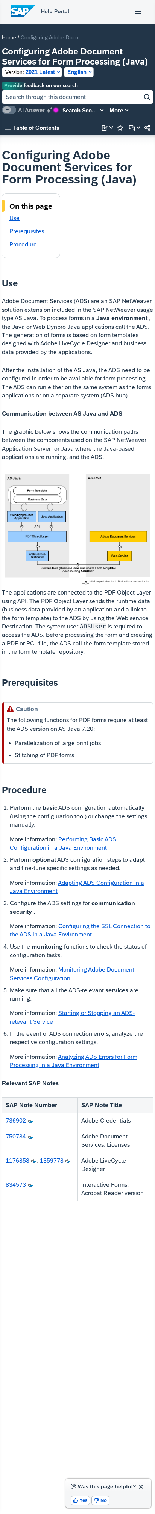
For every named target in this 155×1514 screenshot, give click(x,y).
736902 (16, 1120)
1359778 (52, 1160)
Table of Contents (32, 128)
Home (9, 37)
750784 (16, 1136)
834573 (16, 1184)
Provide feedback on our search (41, 85)
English (77, 72)
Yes (80, 1500)
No (100, 1500)
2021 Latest (30, 72)
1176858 (18, 1160)
